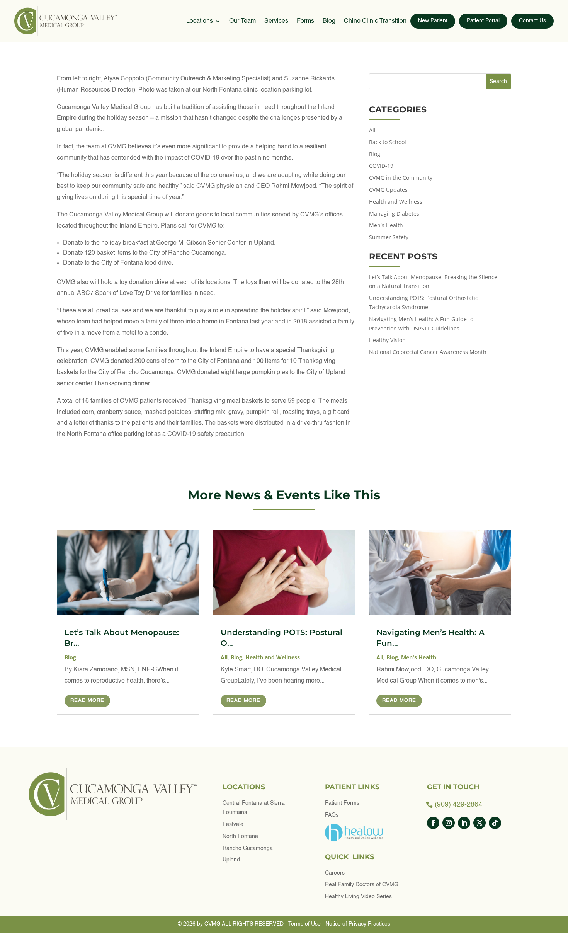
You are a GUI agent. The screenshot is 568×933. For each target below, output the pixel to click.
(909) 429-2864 (458, 804)
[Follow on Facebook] (433, 823)
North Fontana (240, 836)
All (372, 130)
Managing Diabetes (394, 213)
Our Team (242, 21)
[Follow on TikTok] (495, 823)
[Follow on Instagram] (448, 823)
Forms (305, 21)
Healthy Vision (388, 340)
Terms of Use (304, 924)
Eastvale (233, 824)
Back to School (387, 142)
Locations (199, 21)
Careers (335, 873)
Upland (231, 860)
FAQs (331, 815)
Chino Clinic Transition (375, 21)
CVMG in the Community (400, 177)
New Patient (432, 21)
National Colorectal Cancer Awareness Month (427, 352)
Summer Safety (388, 237)
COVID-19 (381, 165)
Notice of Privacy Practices (357, 924)
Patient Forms (342, 803)
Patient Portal (483, 21)
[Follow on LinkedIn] (464, 823)
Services (276, 21)
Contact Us (532, 21)
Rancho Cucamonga (248, 848)
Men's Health (386, 225)
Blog (329, 21)
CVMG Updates (388, 189)
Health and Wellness (395, 201)
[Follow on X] (479, 823)
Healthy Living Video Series (358, 896)
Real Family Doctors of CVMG (361, 884)
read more (87, 700)
